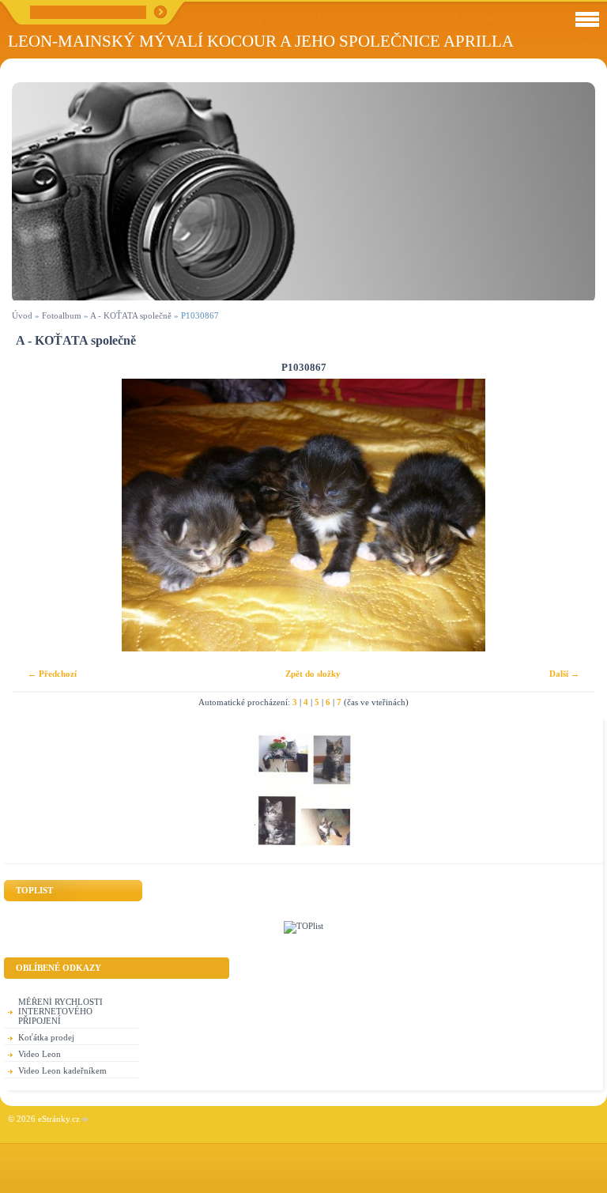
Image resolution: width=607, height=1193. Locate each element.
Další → (564, 673)
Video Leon (39, 1054)
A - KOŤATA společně (131, 315)
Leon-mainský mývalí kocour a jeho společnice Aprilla (261, 41)
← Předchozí (52, 673)
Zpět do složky (313, 673)
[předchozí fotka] (37, 515)
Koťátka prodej (46, 1037)
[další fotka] (569, 515)
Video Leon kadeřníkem (62, 1070)
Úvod (22, 315)
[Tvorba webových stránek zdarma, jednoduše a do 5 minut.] (85, 1119)
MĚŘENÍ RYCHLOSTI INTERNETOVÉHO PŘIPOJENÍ (60, 1011)
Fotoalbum (61, 315)
